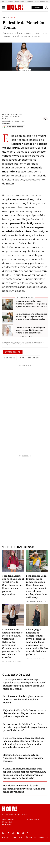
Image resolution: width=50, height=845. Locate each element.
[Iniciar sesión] (46, 7)
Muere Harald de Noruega (23, 1)
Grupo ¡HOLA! (33, 819)
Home (5, 17)
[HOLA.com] (15, 7)
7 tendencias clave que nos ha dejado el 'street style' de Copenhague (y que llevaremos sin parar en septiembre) (13, 585)
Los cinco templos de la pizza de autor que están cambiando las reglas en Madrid (23, 699)
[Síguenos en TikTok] (18, 833)
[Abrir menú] (3, 7)
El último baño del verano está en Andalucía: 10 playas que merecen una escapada (23, 758)
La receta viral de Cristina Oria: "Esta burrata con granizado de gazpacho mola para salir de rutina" (25, 727)
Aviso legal (10, 837)
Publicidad (7, 822)
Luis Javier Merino (12, 114)
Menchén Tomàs (21, 143)
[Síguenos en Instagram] (3, 833)
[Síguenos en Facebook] (8, 833)
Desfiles (9, 358)
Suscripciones (9, 819)
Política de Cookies (35, 837)
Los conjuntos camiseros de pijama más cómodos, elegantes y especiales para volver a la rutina (31, 304)
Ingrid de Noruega (41, 1)
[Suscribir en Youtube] (23, 833)
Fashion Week (29, 358)
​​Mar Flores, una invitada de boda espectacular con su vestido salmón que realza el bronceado (24, 788)
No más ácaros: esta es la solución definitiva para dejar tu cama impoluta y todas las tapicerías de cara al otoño (32, 317)
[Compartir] (45, 118)
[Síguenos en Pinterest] (28, 833)
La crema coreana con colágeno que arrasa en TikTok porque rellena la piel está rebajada (30, 330)
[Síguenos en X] (13, 833)
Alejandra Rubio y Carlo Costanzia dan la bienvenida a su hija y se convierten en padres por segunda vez (25, 713)
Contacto (6, 825)
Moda (12, 17)
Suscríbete (37, 7)
